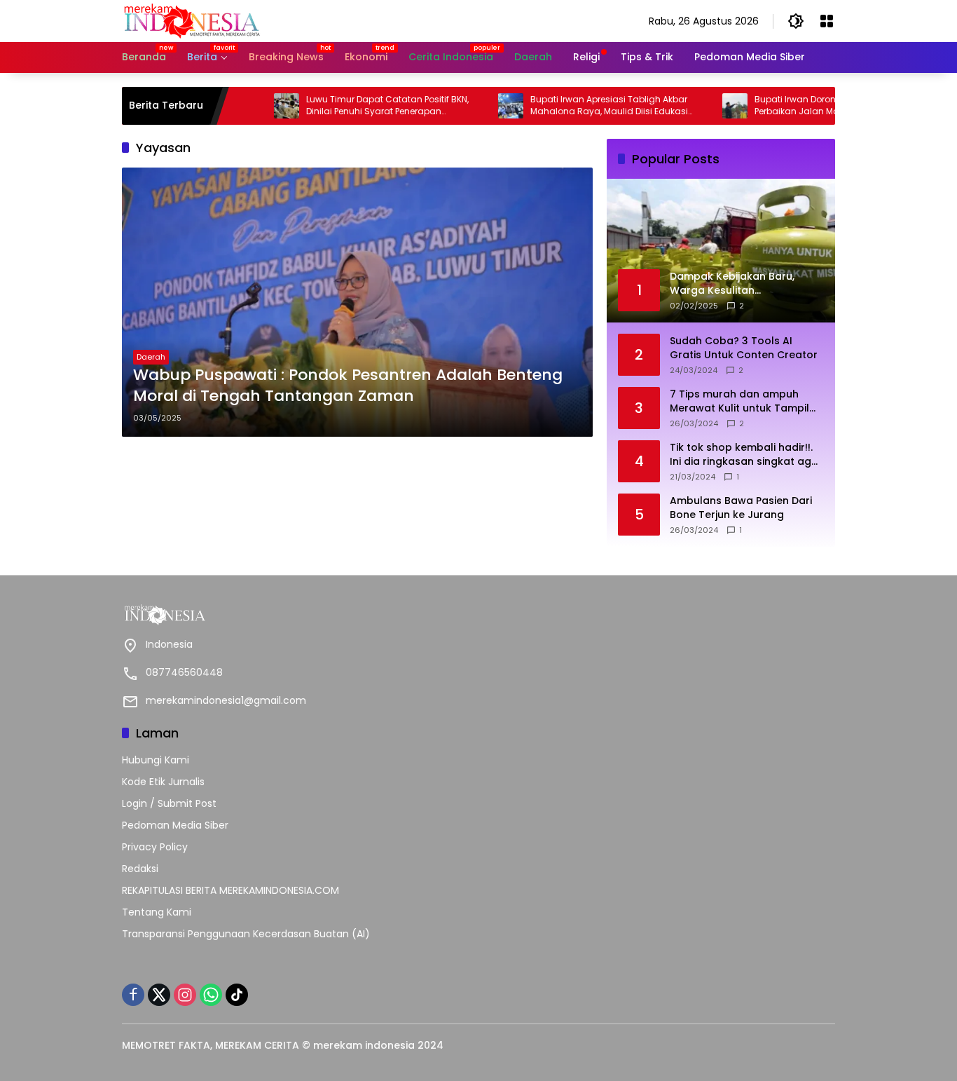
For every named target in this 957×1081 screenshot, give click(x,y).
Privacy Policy (155, 847)
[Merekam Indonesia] (192, 20)
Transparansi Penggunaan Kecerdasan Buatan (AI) (246, 934)
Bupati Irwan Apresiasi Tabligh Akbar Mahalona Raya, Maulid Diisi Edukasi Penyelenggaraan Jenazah (578, 106)
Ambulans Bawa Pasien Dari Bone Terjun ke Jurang (741, 508)
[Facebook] (133, 995)
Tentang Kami (156, 912)
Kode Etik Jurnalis (163, 782)
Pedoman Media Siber (175, 825)
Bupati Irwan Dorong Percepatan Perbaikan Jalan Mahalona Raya (794, 105)
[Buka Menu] (826, 21)
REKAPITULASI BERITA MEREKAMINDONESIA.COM (230, 890)
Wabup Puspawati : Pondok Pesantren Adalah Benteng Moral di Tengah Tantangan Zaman (348, 386)
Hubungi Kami (155, 760)
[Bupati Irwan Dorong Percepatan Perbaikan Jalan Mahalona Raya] (704, 105)
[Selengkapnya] (296, 615)
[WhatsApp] (211, 995)
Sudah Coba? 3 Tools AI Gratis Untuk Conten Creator (744, 348)
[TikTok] (237, 995)
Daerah (151, 356)
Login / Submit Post (169, 803)
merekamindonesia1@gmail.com (226, 700)
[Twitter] (159, 995)
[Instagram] (185, 995)
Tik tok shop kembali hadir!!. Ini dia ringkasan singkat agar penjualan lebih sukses (746, 454)
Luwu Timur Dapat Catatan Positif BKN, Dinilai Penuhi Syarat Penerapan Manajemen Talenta (356, 106)
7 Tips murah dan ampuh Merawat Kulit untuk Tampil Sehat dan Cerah (739, 401)
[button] (795, 21)
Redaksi (140, 869)
